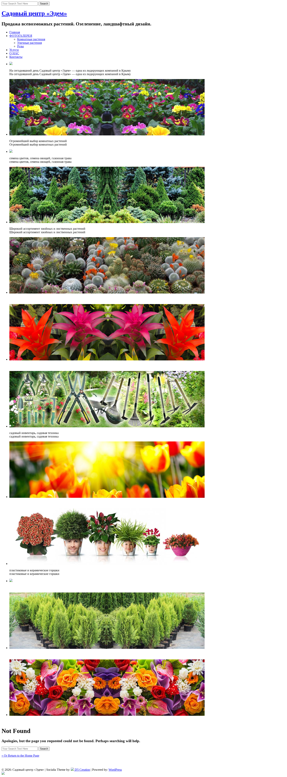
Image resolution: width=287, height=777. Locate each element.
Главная (14, 32)
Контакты (15, 57)
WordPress (115, 769)
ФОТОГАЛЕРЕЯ (20, 35)
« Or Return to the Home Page (20, 755)
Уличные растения (29, 42)
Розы (20, 46)
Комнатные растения (31, 39)
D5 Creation (82, 769)
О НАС (14, 53)
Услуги (14, 49)
